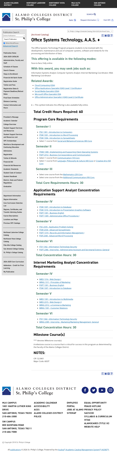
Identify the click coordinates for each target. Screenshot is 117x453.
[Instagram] (110, 393)
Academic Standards (11, 169)
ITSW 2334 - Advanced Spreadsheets (54, 230)
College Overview (10, 124)
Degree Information (10, 199)
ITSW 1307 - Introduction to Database (55, 207)
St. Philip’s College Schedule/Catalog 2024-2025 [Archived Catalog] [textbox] (90, 31)
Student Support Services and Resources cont (13, 135)
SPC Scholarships (10, 141)
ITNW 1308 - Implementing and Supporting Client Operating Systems (68, 152)
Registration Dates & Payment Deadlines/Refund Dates (13, 91)
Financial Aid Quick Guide (13, 78)
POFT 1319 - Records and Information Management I (61, 233)
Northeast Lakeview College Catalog (14, 233)
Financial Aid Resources (12, 165)
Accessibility (42, 406)
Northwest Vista (57, 4)
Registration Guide (10, 81)
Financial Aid (8, 162)
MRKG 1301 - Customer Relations (53, 308)
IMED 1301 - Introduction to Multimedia (56, 299)
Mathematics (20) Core (72, 174)
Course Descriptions (11, 216)
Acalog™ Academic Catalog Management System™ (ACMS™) (83, 449)
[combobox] (90, 31)
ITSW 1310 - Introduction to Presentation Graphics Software (65, 210)
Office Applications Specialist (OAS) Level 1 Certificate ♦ (58, 88)
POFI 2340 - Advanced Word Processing (56, 236)
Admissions (8, 151)
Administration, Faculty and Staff (14, 61)
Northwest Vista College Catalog (12, 240)
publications (15, 449)
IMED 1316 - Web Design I (50, 279)
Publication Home (10, 53)
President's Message (11, 117)
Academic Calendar (10, 121)
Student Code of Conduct (12, 173)
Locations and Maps (11, 219)
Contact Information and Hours (12, 106)
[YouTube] (102, 393)
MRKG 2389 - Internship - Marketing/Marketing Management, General (69, 322)
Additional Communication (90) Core (79, 177)
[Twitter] (93, 393)
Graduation (7, 186)
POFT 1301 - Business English (51, 213)
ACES (37, 409)
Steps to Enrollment (11, 74)
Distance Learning (10, 101)
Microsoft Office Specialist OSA (48, 94)
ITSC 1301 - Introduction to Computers (55, 132)
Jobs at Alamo (75, 409)
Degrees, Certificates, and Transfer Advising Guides (13, 210)
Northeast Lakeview (36, 4)
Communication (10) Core (68, 158)
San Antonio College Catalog (14, 249)
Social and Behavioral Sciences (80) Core (74, 141)
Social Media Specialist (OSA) (47, 91)
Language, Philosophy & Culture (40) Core (75, 161)
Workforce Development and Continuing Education (14, 145)
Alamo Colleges (11, 4)
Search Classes (9, 70)
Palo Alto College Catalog (12, 245)
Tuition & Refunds (10, 158)
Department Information (12, 196)
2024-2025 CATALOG (11, 56)
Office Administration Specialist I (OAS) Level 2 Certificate (59, 97)
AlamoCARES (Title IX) (96, 423)
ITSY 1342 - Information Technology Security (58, 247)
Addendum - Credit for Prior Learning (14, 266)
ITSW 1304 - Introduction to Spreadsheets (57, 138)
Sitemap (71, 413)
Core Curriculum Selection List (13, 204)
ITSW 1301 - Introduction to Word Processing (58, 135)
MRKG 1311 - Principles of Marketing (54, 282)
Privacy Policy (93, 409)
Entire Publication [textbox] (10, 35)
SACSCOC (89, 413)
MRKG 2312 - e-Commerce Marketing (55, 305)
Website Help (92, 426)
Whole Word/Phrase (12, 43)
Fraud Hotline (92, 406)
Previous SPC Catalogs (12, 223)
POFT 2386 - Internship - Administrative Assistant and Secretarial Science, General (74, 249)
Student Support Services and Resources (13, 129)
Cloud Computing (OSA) (45, 85)
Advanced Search (10, 46)
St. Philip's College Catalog (13, 252)
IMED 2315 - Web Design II (50, 302)
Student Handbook (10, 176)
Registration (8, 154)
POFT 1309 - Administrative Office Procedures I (59, 216)
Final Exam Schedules (11, 98)
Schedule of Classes (11, 67)
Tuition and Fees (9, 85)
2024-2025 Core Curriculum (14, 262)
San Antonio (99, 4)
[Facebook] (85, 393)
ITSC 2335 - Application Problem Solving (56, 227)
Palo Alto (75, 4)
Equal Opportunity (95, 402)
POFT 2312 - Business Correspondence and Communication (64, 155)
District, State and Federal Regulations (13, 181)
